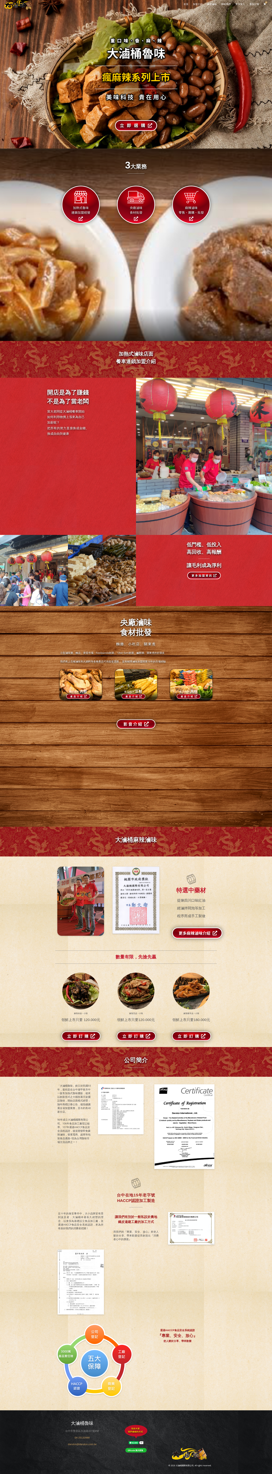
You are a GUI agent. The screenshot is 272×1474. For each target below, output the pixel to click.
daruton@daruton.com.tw (82, 1444)
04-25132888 (82, 1437)
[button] (136, 1448)
